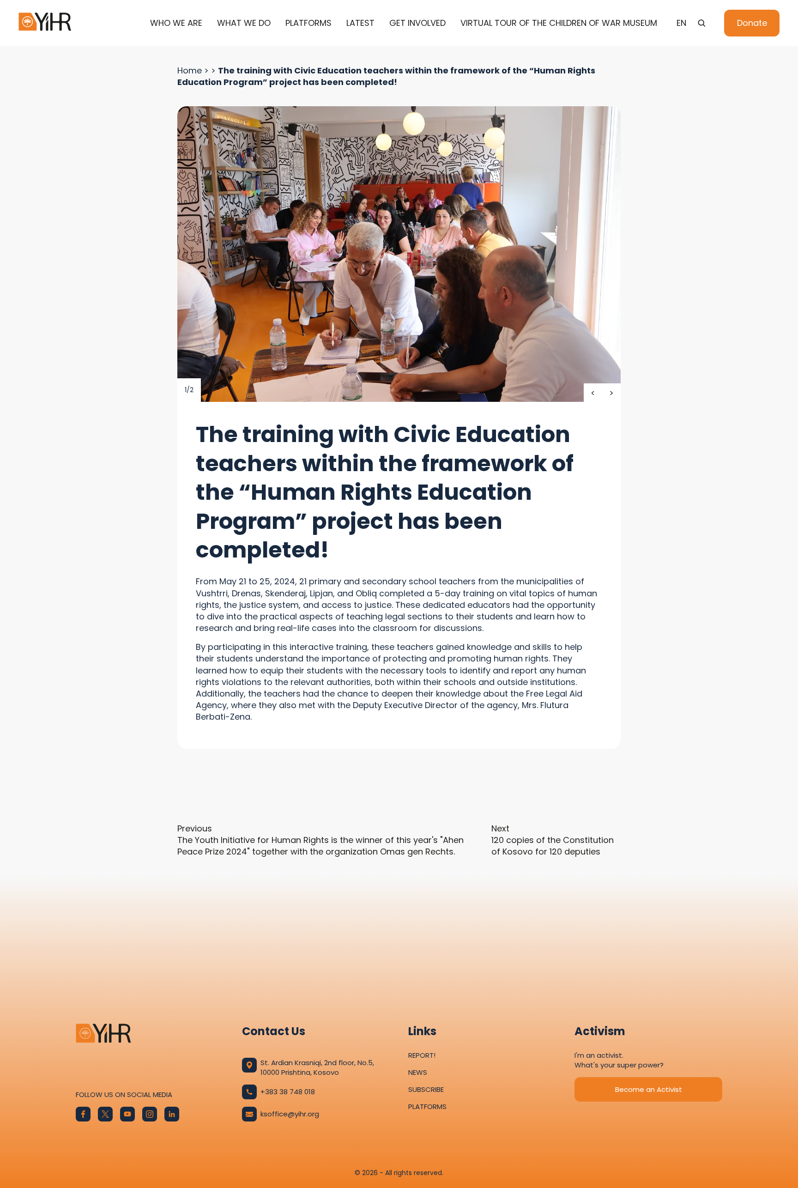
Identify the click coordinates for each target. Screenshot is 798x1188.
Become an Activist (648, 1089)
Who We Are (176, 23)
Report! (421, 1055)
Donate (752, 23)
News (417, 1072)
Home (189, 70)
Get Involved (417, 23)
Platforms (308, 23)
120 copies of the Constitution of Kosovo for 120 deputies (552, 840)
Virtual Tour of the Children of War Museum (558, 23)
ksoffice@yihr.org (289, 1114)
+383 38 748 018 (287, 1092)
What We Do (244, 23)
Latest (360, 23)
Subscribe (426, 1089)
